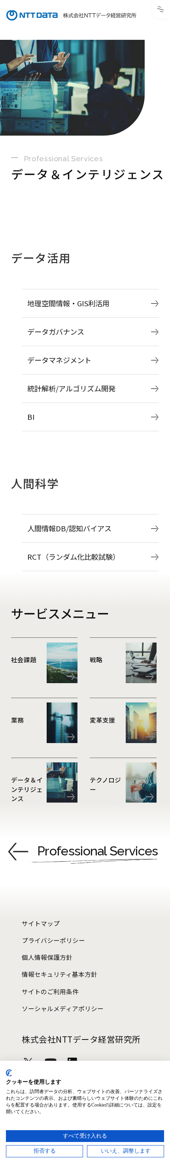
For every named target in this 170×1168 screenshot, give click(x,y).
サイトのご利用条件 (50, 991)
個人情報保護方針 (47, 957)
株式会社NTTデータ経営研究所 (81, 1039)
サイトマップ (41, 923)
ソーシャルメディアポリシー (63, 1008)
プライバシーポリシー (53, 940)
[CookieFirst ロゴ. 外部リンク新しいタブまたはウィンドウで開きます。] (9, 1073)
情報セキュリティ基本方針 (59, 974)
